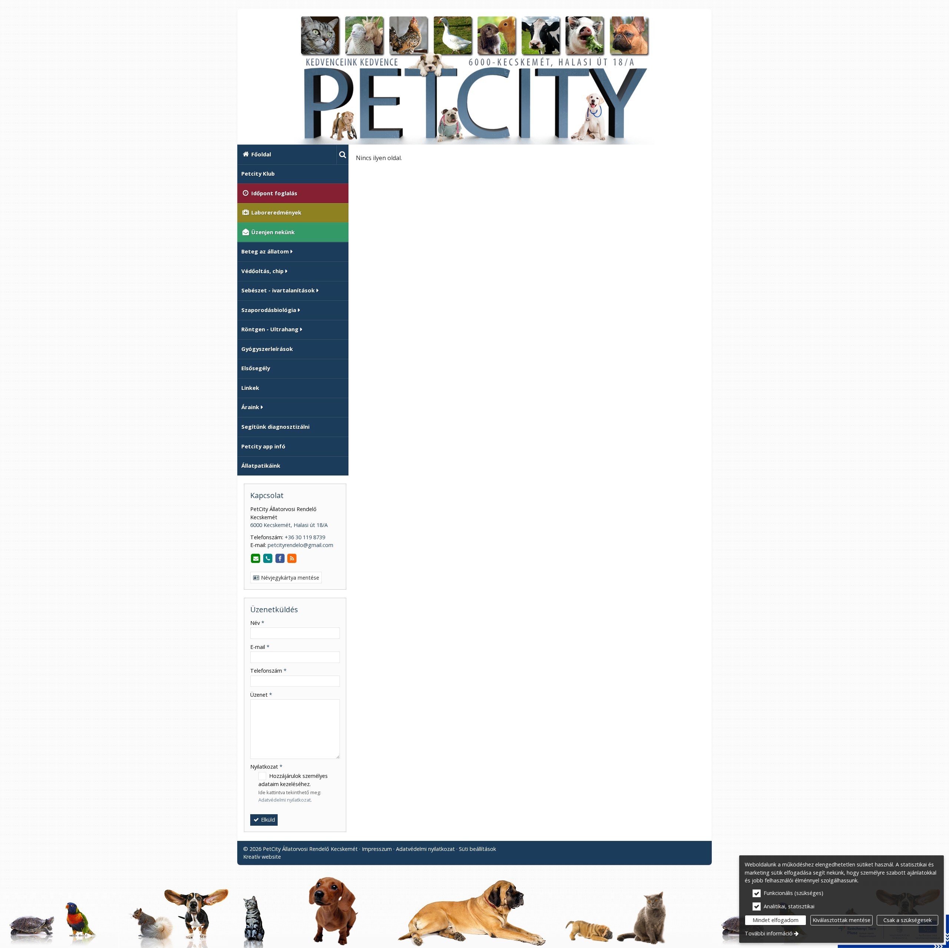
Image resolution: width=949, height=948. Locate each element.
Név (257, 622)
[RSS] (292, 558)
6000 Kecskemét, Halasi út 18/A (289, 524)
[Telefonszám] (267, 558)
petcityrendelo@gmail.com (300, 544)
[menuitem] (342, 154)
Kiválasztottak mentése (841, 920)
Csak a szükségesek (907, 920)
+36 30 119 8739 (305, 537)
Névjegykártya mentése (289, 577)
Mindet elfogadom (775, 920)
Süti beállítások (477, 848)
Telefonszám (268, 670)
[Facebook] (280, 558)
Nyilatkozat (266, 766)
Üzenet (261, 694)
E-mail (260, 646)
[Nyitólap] (474, 80)
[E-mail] (255, 558)
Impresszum (377, 848)
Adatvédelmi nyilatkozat (284, 799)
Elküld (267, 819)
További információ (769, 933)
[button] (342, 154)
